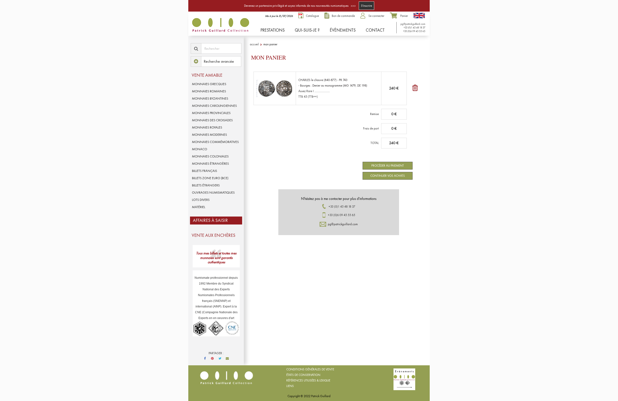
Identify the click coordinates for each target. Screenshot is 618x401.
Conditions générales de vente (310, 369)
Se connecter (376, 16)
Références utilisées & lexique (308, 380)
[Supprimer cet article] (415, 89)
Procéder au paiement (387, 165)
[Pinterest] (212, 358)
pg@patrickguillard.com (412, 24)
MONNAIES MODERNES (209, 134)
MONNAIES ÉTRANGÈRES (210, 163)
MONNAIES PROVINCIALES (211, 113)
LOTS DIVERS (201, 199)
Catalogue (312, 16)
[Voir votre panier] (395, 16)
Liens (290, 386)
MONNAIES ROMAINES (209, 91)
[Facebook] (205, 358)
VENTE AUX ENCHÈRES (213, 235)
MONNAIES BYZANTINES (210, 98)
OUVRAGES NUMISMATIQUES (213, 192)
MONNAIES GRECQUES (209, 84)
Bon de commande (343, 16)
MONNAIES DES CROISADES (212, 120)
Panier (404, 16)
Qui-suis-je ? (307, 30)
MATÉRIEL (198, 207)
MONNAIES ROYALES (207, 127)
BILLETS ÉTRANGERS (206, 185)
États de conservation (303, 375)
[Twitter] (220, 358)
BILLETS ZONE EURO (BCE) (210, 178)
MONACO (199, 149)
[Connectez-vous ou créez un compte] (364, 16)
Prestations (272, 30)
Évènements (343, 30)
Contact (375, 30)
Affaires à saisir (210, 220)
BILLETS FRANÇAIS (204, 171)
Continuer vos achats (387, 176)
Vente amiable (207, 75)
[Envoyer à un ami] (227, 358)
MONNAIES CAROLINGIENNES (214, 105)
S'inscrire (366, 6)
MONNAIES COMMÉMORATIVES (215, 142)
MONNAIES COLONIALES (210, 156)
